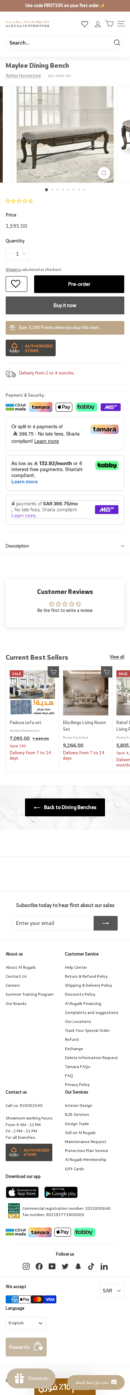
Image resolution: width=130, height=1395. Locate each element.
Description (17, 545)
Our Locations (78, 1021)
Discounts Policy (80, 994)
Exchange (74, 1048)
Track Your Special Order (87, 1030)
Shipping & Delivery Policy (88, 985)
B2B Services (77, 1114)
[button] (19, 201)
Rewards (19, 1347)
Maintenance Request (85, 1141)
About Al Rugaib (21, 967)
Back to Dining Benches (69, 807)
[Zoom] (104, 173)
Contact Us (16, 976)
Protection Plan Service (86, 1150)
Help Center (76, 967)
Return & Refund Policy (86, 976)
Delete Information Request (91, 1057)
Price (11, 214)
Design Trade (77, 1123)
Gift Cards (74, 1168)
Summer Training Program (30, 994)
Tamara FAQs (77, 1066)
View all (117, 657)
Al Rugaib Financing (83, 1003)
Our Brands (16, 1003)
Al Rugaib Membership (85, 1159)
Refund (72, 1039)
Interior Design (78, 1105)
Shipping (13, 269)
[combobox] (65, 43)
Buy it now (65, 305)
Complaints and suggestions (91, 1012)
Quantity (15, 240)
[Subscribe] (106, 923)
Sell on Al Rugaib (80, 1132)
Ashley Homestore (23, 75)
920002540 (31, 1105)
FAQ (69, 1075)
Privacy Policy (77, 1084)
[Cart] (109, 24)
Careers (13, 985)
